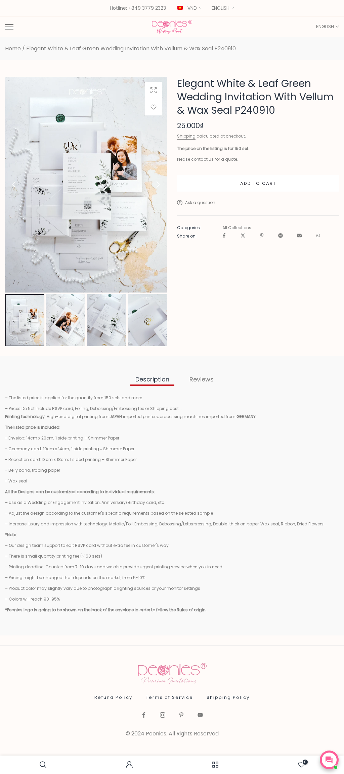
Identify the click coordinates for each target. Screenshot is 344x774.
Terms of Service (169, 697)
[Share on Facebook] (224, 236)
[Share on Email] (299, 236)
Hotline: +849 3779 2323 (138, 8)
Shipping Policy (228, 697)
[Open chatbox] (329, 760)
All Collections (236, 228)
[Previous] (20, 184)
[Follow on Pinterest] (181, 715)
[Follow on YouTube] (200, 715)
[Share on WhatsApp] (318, 236)
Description (152, 379)
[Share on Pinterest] (261, 236)
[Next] (152, 184)
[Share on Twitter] (243, 236)
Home (13, 48)
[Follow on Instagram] (162, 715)
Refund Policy (113, 697)
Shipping (186, 136)
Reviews (201, 379)
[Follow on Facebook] (143, 715)
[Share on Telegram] (280, 236)
